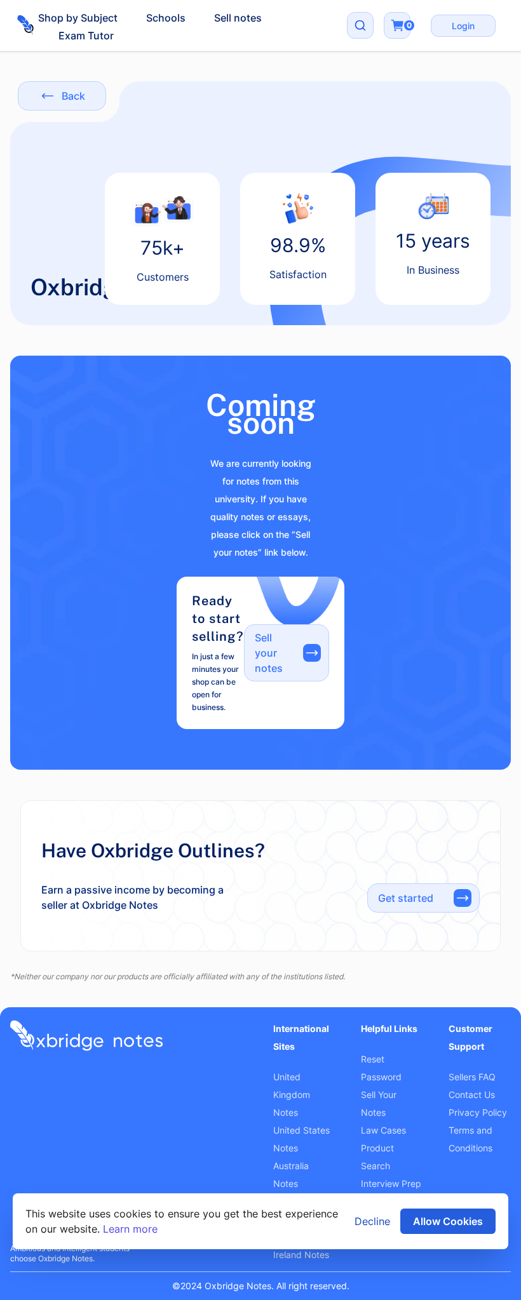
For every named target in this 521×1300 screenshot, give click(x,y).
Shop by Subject (78, 17)
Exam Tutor (86, 35)
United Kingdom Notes (291, 1094)
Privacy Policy (478, 1112)
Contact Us (472, 1094)
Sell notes (238, 17)
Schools (166, 17)
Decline (372, 1221)
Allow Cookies (448, 1221)
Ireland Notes (301, 1254)
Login (463, 25)
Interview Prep (391, 1183)
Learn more (130, 1229)
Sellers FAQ (472, 1076)
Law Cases (383, 1130)
